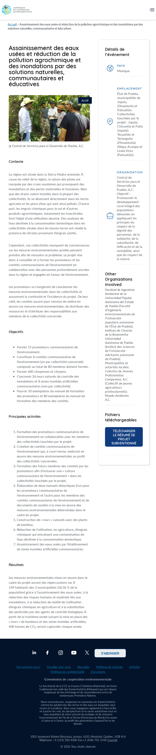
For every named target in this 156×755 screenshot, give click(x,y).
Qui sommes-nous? (28, 667)
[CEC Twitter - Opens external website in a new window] (87, 653)
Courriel (112, 740)
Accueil (12, 24)
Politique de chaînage (109, 667)
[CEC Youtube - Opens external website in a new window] (74, 653)
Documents (98, 672)
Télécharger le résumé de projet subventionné (124, 436)
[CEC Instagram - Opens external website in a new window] (60, 653)
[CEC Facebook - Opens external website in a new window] (47, 653)
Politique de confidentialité (67, 672)
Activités (134, 667)
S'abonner (110, 653)
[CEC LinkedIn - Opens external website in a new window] (34, 653)
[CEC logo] (17, 10)
